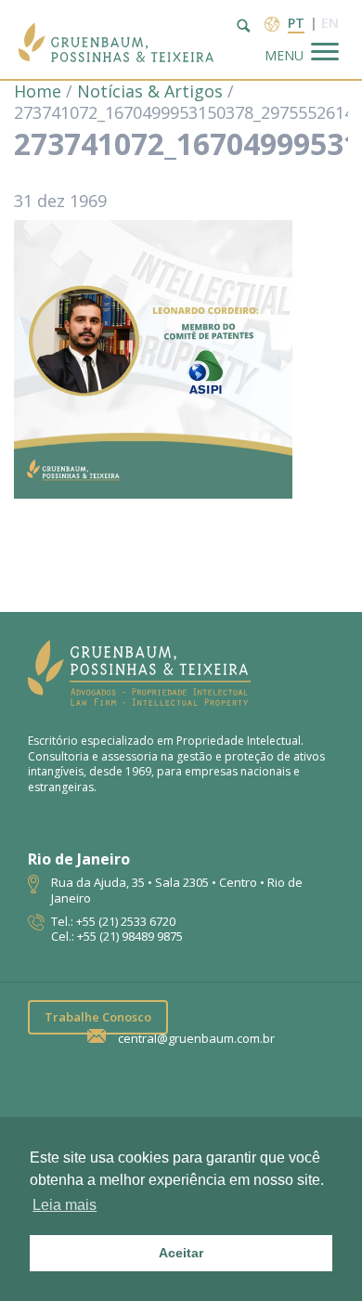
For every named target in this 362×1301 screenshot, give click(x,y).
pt (296, 23)
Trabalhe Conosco (98, 1016)
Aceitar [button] (181, 1252)
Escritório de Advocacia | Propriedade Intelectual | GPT (116, 39)
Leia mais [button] (64, 1205)
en (330, 23)
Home (37, 91)
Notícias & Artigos (150, 91)
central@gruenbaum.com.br (196, 1039)
